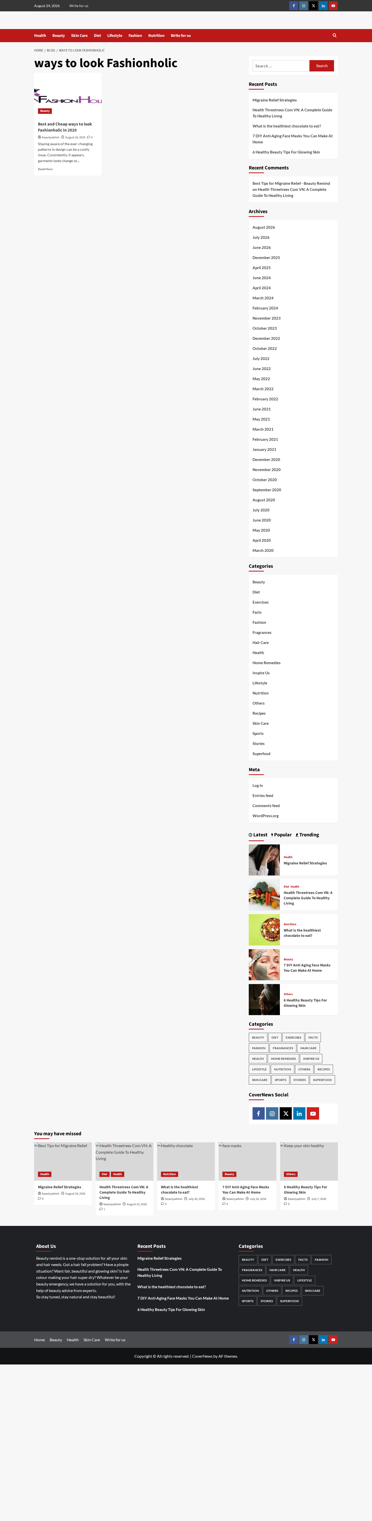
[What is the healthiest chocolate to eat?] (264, 929)
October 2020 (265, 479)
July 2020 (261, 510)
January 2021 (264, 449)
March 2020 (263, 550)
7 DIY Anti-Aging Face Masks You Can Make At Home (293, 139)
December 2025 (266, 257)
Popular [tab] (282, 834)
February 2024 (265, 308)
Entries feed (263, 795)
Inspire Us (261, 673)
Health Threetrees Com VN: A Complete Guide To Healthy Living (292, 113)
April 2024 (262, 288)
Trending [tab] (308, 834)
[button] (335, 35)
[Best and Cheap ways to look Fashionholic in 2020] (68, 95)
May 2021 (261, 419)
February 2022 (265, 399)
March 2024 (263, 298)
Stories (259, 743)
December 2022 (266, 338)
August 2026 (264, 227)
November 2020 (267, 469)
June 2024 (262, 277)
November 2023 (267, 318)
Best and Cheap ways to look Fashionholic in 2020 (65, 127)
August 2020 (264, 500)
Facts (257, 612)
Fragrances (262, 632)
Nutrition (156, 35)
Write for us (78, 6)
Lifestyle (114, 35)
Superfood (262, 753)
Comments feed (266, 805)
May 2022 (261, 378)
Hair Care (261, 642)
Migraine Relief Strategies (275, 100)
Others (259, 703)
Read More (45, 169)
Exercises (261, 602)
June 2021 (262, 409)
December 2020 (266, 459)
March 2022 (263, 388)
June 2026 (262, 247)
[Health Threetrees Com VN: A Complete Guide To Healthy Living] (264, 894)
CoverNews (202, 1356)
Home (39, 1339)
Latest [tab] (259, 834)
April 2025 (262, 267)
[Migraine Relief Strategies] (264, 859)
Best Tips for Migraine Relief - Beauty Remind (291, 183)
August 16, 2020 (75, 137)
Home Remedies (267, 662)
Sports (258, 733)
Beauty (58, 35)
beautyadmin (50, 137)
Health (40, 35)
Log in (258, 785)
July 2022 (261, 358)
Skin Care (79, 35)
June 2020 (262, 520)
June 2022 (262, 368)
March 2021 (263, 429)
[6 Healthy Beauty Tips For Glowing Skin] (264, 999)
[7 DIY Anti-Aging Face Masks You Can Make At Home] (264, 964)
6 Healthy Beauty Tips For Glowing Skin (287, 152)
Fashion (135, 35)
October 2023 (265, 328)
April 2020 (262, 540)
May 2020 (261, 530)
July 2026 (261, 237)
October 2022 (265, 348)
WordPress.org (266, 815)
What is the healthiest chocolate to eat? (287, 126)
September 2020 (267, 489)
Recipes (259, 713)
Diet (97, 35)
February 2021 (265, 439)
